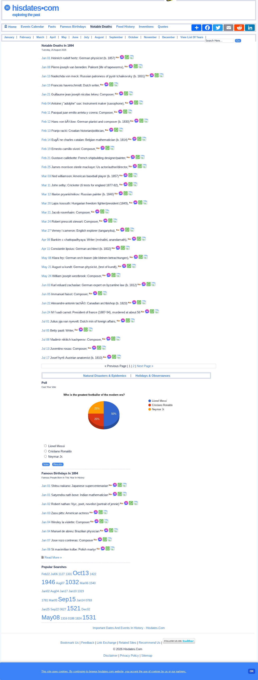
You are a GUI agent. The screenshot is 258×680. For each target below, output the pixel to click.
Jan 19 (46, 85)
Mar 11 (46, 185)
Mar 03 (46, 176)
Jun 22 (46, 303)
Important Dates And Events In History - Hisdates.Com (129, 628)
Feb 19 (46, 149)
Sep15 (67, 599)
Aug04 (54, 591)
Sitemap (146, 655)
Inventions (146, 26)
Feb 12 (46, 121)
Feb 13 (46, 130)
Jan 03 (46, 513)
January (9, 37)
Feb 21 (46, 158)
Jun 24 (46, 312)
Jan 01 (46, 58)
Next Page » (145, 366)
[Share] (196, 27)
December (168, 37)
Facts (52, 26)
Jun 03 (46, 285)
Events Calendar (32, 26)
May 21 (46, 267)
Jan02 (46, 591)
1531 (89, 617)
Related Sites (127, 642)
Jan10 (73, 591)
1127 (61, 574)
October (133, 37)
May (64, 37)
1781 (45, 600)
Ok (252, 671)
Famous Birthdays (73, 26)
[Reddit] (239, 27)
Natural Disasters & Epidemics (104, 375)
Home (12, 26)
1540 (92, 583)
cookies (155, 671)
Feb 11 (46, 112)
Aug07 (60, 583)
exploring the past (26, 15)
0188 (71, 618)
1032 (72, 582)
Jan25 (46, 609)
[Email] (228, 27)
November (150, 37)
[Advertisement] (245, 107)
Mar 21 (46, 212)
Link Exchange (106, 642)
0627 (63, 609)
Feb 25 (46, 167)
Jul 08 (45, 339)
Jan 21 (46, 94)
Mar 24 (46, 221)
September (116, 37)
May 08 (46, 257)
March (40, 37)
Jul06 (54, 574)
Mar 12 (46, 194)
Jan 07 (46, 540)
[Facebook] (207, 27)
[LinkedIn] (249, 27)
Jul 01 (45, 321)
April (53, 37)
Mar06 (84, 583)
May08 (51, 617)
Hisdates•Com (34, 7)
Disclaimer (110, 655)
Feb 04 (46, 103)
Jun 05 (46, 294)
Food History (125, 26)
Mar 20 (46, 203)
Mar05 (53, 600)
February (25, 37)
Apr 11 (46, 248)
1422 (93, 574)
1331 (69, 574)
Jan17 (64, 591)
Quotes (163, 26)
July (86, 37)
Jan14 (81, 600)
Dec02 (85, 609)
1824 (78, 618)
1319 (80, 591)
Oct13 (81, 573)
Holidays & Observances (152, 375)
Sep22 (54, 609)
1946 (48, 582)
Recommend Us (149, 642)
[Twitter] (217, 27)
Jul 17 (45, 357)
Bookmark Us (69, 642)
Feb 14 (46, 139)
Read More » (53, 557)
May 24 (46, 276)
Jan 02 (46, 504)
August (99, 37)
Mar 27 (46, 230)
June (75, 37)
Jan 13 (46, 76)
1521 (74, 608)
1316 (64, 618)
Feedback (87, 642)
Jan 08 (46, 67)
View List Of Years (191, 37)
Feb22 (46, 574)
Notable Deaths (101, 26)
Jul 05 (45, 330)
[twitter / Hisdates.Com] (179, 642)
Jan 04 (46, 522)
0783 (88, 600)
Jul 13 (45, 348)
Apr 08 (46, 239)
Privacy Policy (129, 655)
